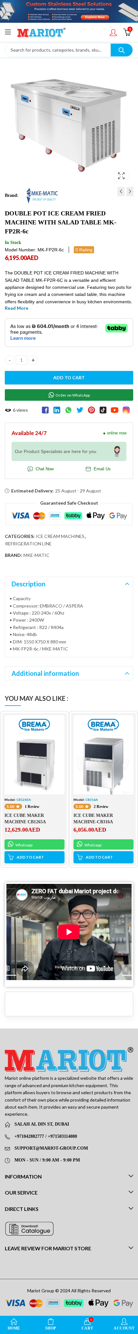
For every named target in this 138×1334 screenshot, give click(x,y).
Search (122, 50)
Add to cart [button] (30, 857)
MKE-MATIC (36, 555)
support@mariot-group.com (51, 1148)
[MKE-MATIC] (42, 195)
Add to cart (69, 377)
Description (28, 584)
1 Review (32, 807)
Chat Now (45, 469)
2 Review (101, 807)
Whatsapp (23, 845)
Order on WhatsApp (73, 395)
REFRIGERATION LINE (28, 543)
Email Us (102, 469)
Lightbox (121, 175)
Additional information (45, 673)
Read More (16, 308)
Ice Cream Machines (60, 536)
